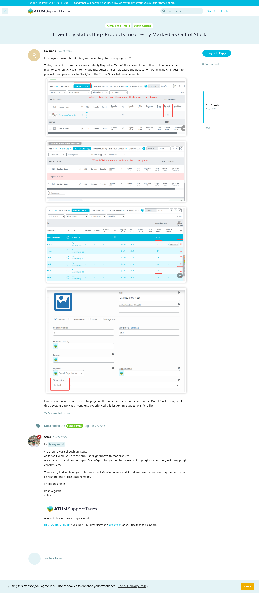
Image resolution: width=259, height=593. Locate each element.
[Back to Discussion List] (5, 11)
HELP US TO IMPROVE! (57, 525)
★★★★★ (115, 525)
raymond (58, 444)
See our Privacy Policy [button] (133, 586)
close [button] (247, 586)
